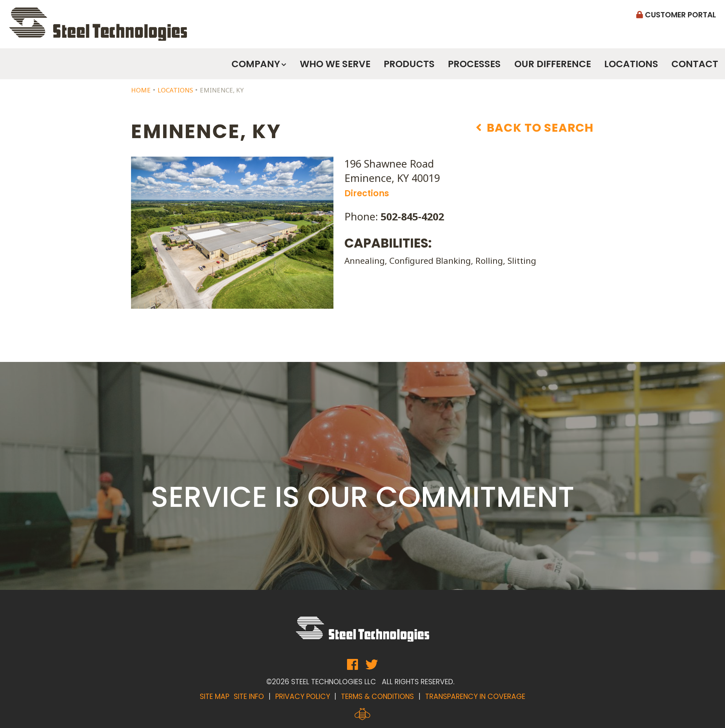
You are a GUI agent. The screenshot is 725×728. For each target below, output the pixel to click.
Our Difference (552, 64)
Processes (474, 64)
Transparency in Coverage (475, 696)
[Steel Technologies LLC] (98, 24)
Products (409, 64)
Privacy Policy (302, 696)
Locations (631, 64)
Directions (366, 193)
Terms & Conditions (377, 696)
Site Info (249, 696)
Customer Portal (679, 14)
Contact (694, 64)
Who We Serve (335, 64)
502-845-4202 (412, 216)
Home (141, 90)
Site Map (214, 696)
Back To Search (539, 128)
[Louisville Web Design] (362, 714)
